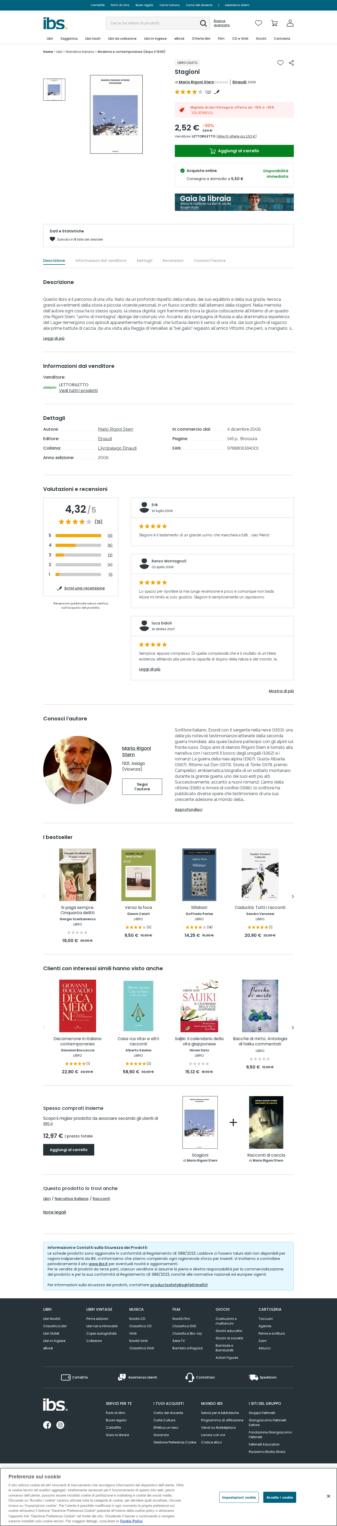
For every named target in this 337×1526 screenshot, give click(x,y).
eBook (48, 1348)
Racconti (101, 1198)
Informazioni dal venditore (101, 260)
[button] (203, 23)
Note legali (54, 1212)
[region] (168, 1497)
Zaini (262, 1341)
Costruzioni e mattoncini (226, 1321)
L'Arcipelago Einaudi (117, 448)
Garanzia (161, 1435)
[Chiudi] (328, 1496)
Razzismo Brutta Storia (267, 1451)
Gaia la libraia (117, 1435)
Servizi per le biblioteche (220, 1413)
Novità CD (137, 1318)
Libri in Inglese (54, 1341)
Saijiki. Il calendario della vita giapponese (199, 1041)
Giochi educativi (229, 1331)
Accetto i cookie (279, 1497)
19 (208, 92)
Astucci (265, 1348)
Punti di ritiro (120, 5)
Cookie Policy (131, 1520)
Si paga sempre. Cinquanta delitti (78, 910)
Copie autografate (101, 1333)
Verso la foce (138, 907)
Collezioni (94, 1341)
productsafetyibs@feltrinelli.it (179, 1285)
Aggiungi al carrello (238, 151)
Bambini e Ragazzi (187, 1348)
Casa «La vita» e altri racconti (138, 1041)
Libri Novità (51, 1318)
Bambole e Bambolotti (225, 1347)
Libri (47, 1198)
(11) (110, 535)
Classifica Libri (55, 1326)
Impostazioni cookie (239, 1497)
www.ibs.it (98, 1263)
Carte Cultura (170, 5)
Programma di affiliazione (222, 1420)
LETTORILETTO (203, 136)
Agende (265, 1326)
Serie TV (178, 1341)
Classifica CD (140, 1326)
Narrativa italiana (71, 1198)
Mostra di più (281, 691)
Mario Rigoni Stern (196, 82)
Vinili (133, 1333)
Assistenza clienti (237, 5)
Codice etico (211, 1442)
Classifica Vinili (141, 1348)
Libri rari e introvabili (102, 1326)
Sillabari (199, 907)
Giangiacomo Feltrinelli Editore (267, 1422)
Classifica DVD (184, 1326)
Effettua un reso (165, 1427)
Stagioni (200, 1155)
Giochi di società (229, 1338)
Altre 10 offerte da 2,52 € (236, 136)
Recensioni (173, 260)
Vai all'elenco (202, 112)
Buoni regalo (144, 5)
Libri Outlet (51, 1333)
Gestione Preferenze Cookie (174, 1442)
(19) (99, 522)
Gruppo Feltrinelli (262, 1413)
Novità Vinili (138, 1341)
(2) (110, 555)
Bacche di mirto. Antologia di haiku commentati (260, 1041)
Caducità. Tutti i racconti (260, 907)
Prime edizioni (97, 1318)
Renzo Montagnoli (169, 561)
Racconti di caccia (266, 1155)
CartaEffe (98, 5)
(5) (110, 545)
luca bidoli (162, 623)
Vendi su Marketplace (218, 1427)
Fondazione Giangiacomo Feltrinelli (270, 1434)
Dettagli (144, 260)
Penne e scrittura (272, 1333)
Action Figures (227, 1357)
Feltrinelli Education (264, 1444)
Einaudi (239, 82)
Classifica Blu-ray (187, 1333)
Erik (155, 504)
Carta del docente (199, 5)
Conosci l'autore (210, 260)
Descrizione (54, 260)
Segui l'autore (142, 787)
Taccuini (266, 1318)
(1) (110, 574)
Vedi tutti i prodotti (78, 391)
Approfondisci (188, 809)
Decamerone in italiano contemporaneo (77, 1041)
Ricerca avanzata (222, 23)
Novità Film (181, 1318)
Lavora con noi (213, 1435)
